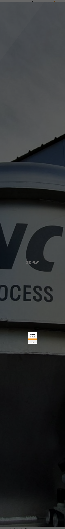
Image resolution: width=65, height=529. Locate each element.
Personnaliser (32, 342)
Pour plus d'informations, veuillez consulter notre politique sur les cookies (32, 337)
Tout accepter (32, 339)
